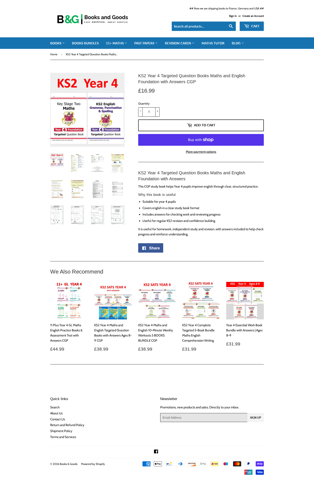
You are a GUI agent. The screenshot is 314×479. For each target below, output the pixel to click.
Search (55, 407)
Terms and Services (63, 437)
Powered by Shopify (93, 464)
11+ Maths (115, 43)
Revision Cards (178, 43)
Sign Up (255, 417)
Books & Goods (68, 464)
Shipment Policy (61, 431)
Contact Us (57, 419)
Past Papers (144, 43)
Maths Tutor (213, 43)
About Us (56, 413)
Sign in (233, 15)
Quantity (144, 103)
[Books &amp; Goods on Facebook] (156, 452)
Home (53, 54)
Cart (255, 26)
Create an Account (253, 15)
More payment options (201, 152)
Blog (236, 43)
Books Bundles (85, 43)
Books (56, 43)
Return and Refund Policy (67, 425)
